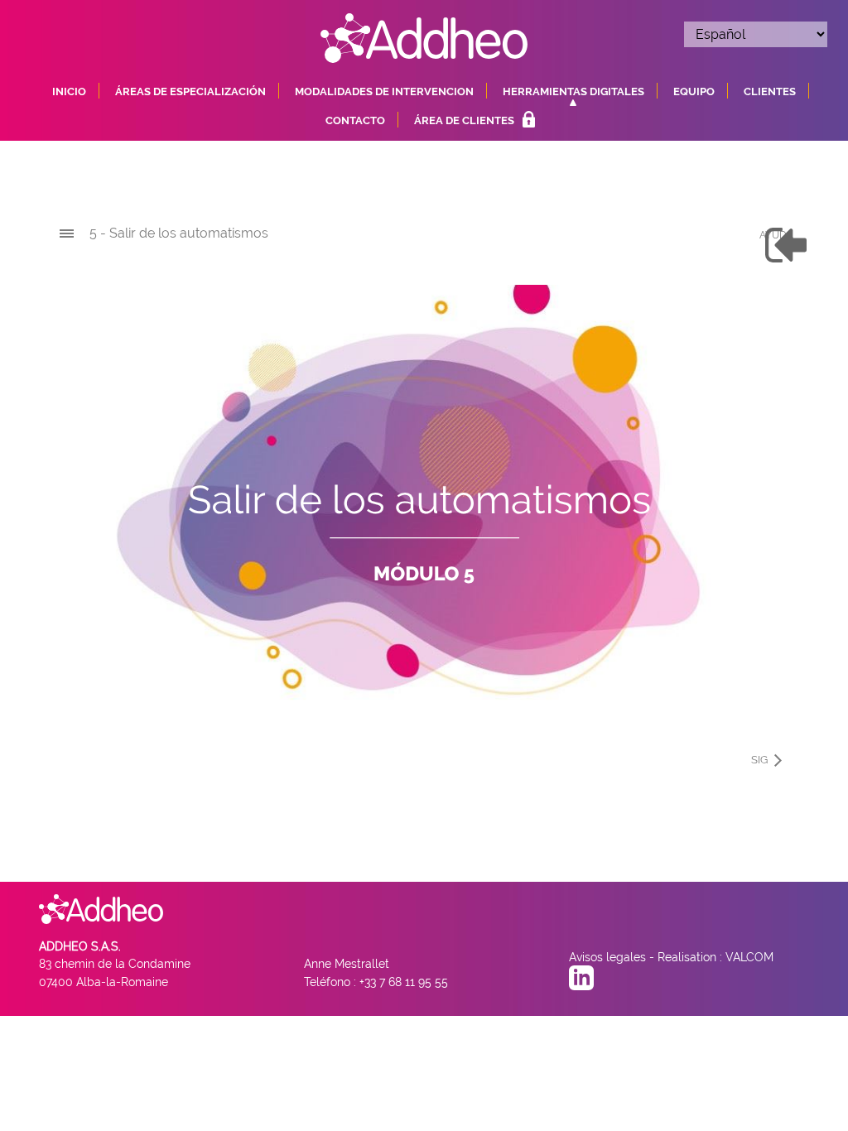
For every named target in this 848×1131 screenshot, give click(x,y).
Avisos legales (607, 957)
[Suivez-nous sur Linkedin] (581, 982)
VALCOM (749, 957)
